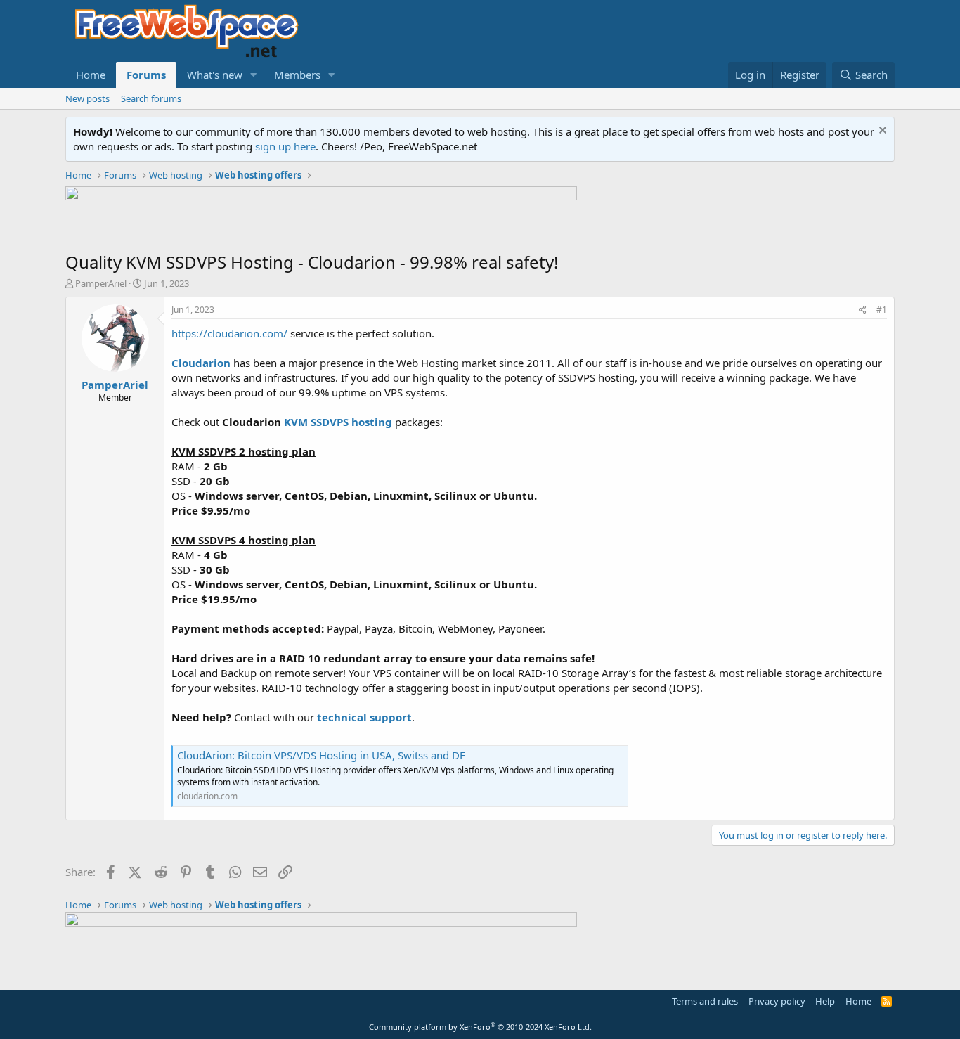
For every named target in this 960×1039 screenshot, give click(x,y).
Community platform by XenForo (480, 1026)
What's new (214, 74)
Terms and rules (705, 1001)
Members (297, 74)
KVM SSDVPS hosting (338, 422)
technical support (364, 717)
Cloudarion (201, 363)
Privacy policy (776, 1001)
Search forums (151, 98)
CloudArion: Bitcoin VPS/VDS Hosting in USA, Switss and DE (321, 755)
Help (825, 1001)
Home (90, 74)
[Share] (862, 310)
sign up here (285, 146)
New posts (87, 98)
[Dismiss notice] (881, 131)
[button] (254, 75)
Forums (146, 74)
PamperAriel (101, 283)
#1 (881, 310)
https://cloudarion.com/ (229, 333)
